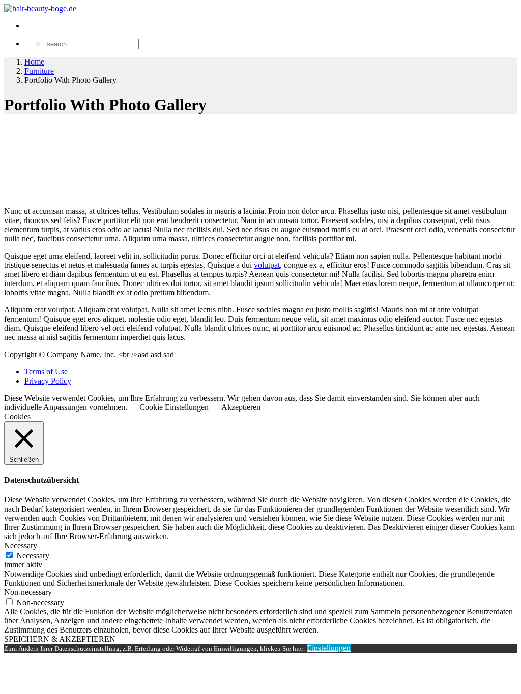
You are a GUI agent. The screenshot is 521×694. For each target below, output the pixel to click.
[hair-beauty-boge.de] (40, 8)
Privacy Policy (47, 380)
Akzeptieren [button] (240, 407)
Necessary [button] (20, 545)
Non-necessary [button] (28, 592)
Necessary (32, 555)
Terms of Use (46, 371)
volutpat (267, 265)
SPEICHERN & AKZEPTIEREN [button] (59, 639)
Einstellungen (329, 648)
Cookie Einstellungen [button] (174, 407)
